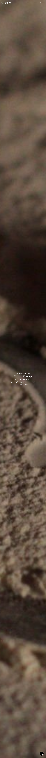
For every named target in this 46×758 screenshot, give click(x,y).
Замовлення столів (37, 3)
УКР (28, 3)
